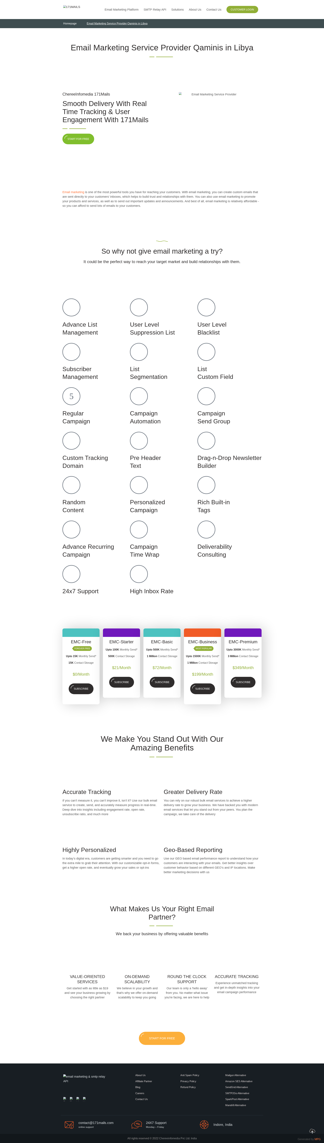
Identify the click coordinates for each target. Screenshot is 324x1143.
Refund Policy (188, 1087)
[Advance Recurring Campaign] (71, 529)
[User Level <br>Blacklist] (206, 307)
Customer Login (242, 9)
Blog (137, 1087)
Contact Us (213, 9)
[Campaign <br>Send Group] (206, 396)
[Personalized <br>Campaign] (139, 485)
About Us (195, 9)
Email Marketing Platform (122, 9)
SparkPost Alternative (237, 1099)
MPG (318, 1139)
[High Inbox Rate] (139, 574)
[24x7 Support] (71, 574)
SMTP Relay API (155, 9)
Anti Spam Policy (189, 1075)
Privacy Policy (188, 1081)
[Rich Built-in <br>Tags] (206, 485)
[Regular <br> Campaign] (71, 396)
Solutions (177, 9)
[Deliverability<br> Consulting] (206, 529)
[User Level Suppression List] (139, 307)
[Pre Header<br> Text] (139, 441)
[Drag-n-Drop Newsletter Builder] (206, 441)
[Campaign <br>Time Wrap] (139, 529)
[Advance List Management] (71, 307)
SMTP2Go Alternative (237, 1093)
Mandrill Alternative (235, 1105)
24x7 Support (80, 591)
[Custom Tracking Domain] (71, 441)
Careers (139, 1093)
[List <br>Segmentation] (139, 352)
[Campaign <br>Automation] (139, 396)
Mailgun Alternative (235, 1075)
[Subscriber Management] (71, 352)
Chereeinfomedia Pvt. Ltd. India (178, 1138)
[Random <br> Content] (71, 485)
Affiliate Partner (143, 1081)
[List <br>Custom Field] (206, 352)
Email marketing (73, 192)
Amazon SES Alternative (238, 1081)
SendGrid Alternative (236, 1087)
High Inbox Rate (151, 591)
